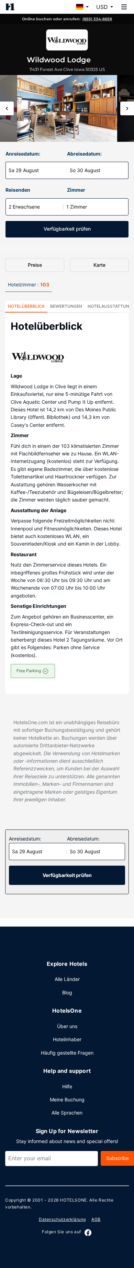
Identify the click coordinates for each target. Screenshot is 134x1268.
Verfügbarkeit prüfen (67, 229)
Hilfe (67, 1086)
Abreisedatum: (84, 154)
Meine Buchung (67, 1099)
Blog (67, 992)
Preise (35, 265)
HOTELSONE (73, 1200)
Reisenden (17, 190)
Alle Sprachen (67, 1113)
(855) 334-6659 (97, 19)
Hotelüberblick (26, 306)
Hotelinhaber (67, 1039)
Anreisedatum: (22, 154)
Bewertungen (66, 306)
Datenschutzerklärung (62, 1219)
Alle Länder (67, 979)
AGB (96, 1219)
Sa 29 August (24, 170)
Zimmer (76, 190)
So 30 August (85, 170)
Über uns (67, 1026)
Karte (99, 265)
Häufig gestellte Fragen (67, 1053)
